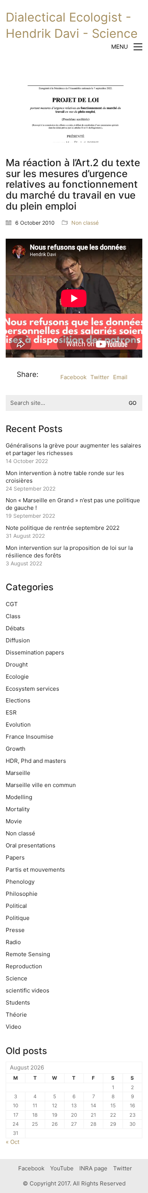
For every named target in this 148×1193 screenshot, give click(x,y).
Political (16, 905)
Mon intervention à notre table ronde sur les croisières (65, 476)
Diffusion (18, 640)
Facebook (73, 377)
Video (13, 1026)
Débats (15, 628)
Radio (13, 942)
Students (18, 1002)
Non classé (85, 222)
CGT (12, 604)
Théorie (16, 1014)
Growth (15, 748)
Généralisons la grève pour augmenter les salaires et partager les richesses (73, 449)
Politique (18, 917)
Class (13, 616)
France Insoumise (30, 736)
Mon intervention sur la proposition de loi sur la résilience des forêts (69, 551)
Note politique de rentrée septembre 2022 (63, 527)
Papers (15, 857)
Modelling (19, 797)
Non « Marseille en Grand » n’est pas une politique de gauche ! (73, 504)
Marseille (18, 772)
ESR (11, 712)
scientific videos (27, 990)
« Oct (12, 1141)
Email (120, 377)
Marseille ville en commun (41, 785)
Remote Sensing (28, 954)
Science (16, 978)
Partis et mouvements (35, 869)
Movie (14, 821)
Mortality (18, 809)
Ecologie (17, 676)
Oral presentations (30, 845)
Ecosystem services (32, 688)
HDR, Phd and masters (36, 760)
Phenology (20, 881)
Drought (17, 664)
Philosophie (22, 893)
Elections (18, 700)
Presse (15, 930)
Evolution (18, 724)
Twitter (99, 377)
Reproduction (24, 966)
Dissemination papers (35, 652)
